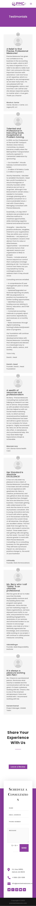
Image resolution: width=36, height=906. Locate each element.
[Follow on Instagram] (16, 889)
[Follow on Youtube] (20, 889)
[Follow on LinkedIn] (24, 889)
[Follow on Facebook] (12, 889)
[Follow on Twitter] (9, 889)
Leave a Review (18, 766)
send (24, 848)
